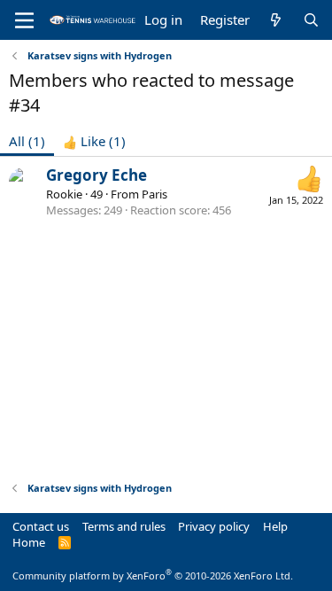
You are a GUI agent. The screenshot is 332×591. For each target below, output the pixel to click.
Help (275, 526)
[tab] (94, 141)
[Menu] (24, 20)
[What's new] (276, 20)
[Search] (311, 20)
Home (28, 542)
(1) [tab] (27, 141)
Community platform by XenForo (152, 575)
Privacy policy (214, 526)
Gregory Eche (96, 175)
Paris (154, 194)
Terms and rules (124, 526)
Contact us (40, 526)
